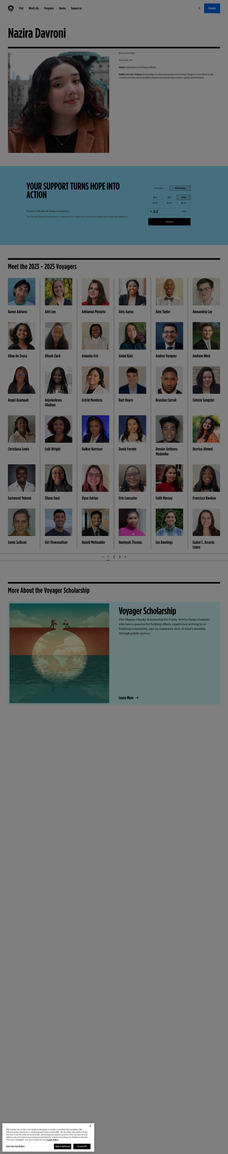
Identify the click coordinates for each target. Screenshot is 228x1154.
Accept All (82, 1146)
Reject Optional (62, 1146)
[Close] (90, 1126)
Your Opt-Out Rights (15, 1146)
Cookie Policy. (52, 1140)
